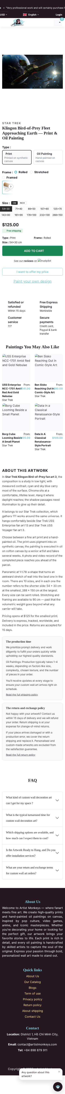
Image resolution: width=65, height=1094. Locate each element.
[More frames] (10, 186)
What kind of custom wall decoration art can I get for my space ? (29, 800)
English (32, 14)
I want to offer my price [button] (32, 272)
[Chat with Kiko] (57, 1086)
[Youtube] (38, 1059)
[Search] (49, 22)
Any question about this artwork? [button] (40, 1074)
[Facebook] (20, 1059)
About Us (32, 976)
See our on (26, 260)
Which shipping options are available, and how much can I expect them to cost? (30, 835)
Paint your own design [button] (33, 281)
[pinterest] (11, 2)
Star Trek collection (36, 511)
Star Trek (11, 123)
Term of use (32, 993)
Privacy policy (32, 999)
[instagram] (7, 2)
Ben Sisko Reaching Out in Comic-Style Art (45, 388)
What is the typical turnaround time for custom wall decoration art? (28, 817)
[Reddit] (44, 1059)
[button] (7, 187)
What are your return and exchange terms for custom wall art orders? (29, 870)
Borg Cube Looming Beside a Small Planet (12, 437)
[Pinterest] (32, 1059)
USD (2, 14)
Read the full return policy (20, 754)
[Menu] (5, 22)
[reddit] (19, 2)
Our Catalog (32, 982)
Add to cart (34, 251)
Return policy (32, 1005)
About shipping (32, 1011)
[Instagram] (26, 1059)
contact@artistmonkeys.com (32, 1044)
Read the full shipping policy (22, 694)
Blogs (32, 987)
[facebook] (3, 2)
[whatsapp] (23, 2)
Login (59, 14)
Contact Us (32, 1016)
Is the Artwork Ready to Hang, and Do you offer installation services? (30, 852)
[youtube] (15, 2)
